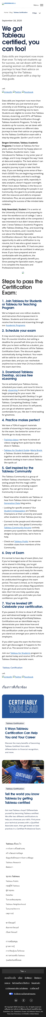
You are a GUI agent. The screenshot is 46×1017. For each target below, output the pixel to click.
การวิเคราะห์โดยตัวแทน (15, 848)
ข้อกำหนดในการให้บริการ (21, 983)
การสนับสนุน (12, 941)
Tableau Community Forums (17, 527)
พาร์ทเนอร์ (10, 922)
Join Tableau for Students (23, 301)
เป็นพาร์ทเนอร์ (11, 932)
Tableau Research (13, 862)
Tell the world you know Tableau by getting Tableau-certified (22, 798)
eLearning (9, 379)
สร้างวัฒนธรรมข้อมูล (14, 853)
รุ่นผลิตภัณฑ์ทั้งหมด (13, 960)
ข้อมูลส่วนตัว (35, 983)
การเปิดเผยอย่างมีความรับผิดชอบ (16, 988)
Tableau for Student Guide (16, 450)
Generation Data (12, 503)
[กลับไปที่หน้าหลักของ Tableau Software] (11, 2)
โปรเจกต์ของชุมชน (13, 899)
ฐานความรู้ (10, 946)
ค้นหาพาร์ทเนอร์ (12, 927)
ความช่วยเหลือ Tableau (15, 955)
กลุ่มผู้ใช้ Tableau (13, 886)
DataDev (9, 895)
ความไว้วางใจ (10, 978)
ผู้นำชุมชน (10, 890)
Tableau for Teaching (21, 304)
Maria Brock (36, 450)
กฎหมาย (7, 983)
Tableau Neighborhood (16, 904)
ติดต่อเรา (9, 867)
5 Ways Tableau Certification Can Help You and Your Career (21, 733)
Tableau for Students (20, 653)
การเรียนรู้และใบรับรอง (15, 951)
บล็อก (20, 978)
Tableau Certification (20, 12)
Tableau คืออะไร (13, 843)
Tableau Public (21, 541)
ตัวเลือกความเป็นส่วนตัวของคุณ (25, 994)
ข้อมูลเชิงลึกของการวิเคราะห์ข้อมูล (19, 858)
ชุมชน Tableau (13, 876)
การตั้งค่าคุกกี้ (34, 988)
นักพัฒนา (28, 978)
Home (6, 12)
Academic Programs (15, 325)
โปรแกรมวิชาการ (13, 909)
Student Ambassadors (14, 510)
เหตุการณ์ (10, 913)
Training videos (11, 439)
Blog (10, 12)
